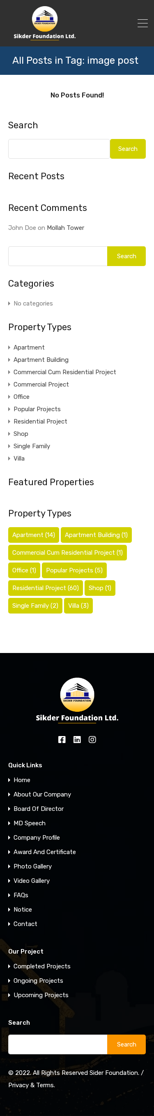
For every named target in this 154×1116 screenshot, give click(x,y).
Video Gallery (32, 881)
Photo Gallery (33, 867)
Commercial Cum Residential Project (65, 372)
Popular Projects (37, 409)
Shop (21, 434)
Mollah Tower (65, 228)
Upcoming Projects (41, 995)
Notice (23, 910)
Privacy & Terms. (31, 1085)
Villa (19, 458)
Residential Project (40, 421)
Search (23, 125)
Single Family (32, 446)
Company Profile (37, 838)
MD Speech (30, 823)
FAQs (21, 895)
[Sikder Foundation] (45, 36)
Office (22, 397)
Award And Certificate (45, 852)
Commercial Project (41, 384)
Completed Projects (42, 966)
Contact (25, 924)
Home (22, 780)
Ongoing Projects (38, 981)
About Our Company (42, 795)
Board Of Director (39, 809)
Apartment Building (41, 360)
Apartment (29, 347)
